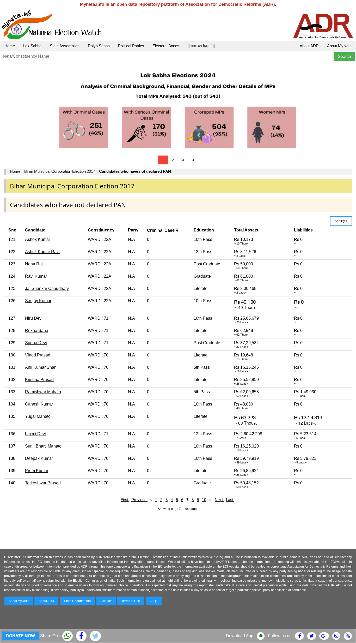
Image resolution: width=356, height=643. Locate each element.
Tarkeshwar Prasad (43, 483)
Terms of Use (130, 601)
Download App (239, 636)
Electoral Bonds (165, 46)
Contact (106, 601)
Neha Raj (34, 264)
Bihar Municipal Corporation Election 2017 (59, 171)
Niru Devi (33, 318)
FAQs (153, 601)
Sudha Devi (36, 343)
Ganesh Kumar (39, 404)
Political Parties (131, 46)
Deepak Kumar (39, 458)
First (125, 499)
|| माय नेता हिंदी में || (201, 46)
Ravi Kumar (36, 276)
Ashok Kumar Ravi (42, 251)
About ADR (309, 46)
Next (219, 499)
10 (204, 499)
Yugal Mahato (38, 416)
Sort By (340, 221)
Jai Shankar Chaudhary (47, 288)
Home (9, 46)
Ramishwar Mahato (43, 392)
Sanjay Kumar (38, 301)
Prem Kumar (36, 470)
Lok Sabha (32, 46)
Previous (139, 499)
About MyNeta (339, 46)
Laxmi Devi (35, 434)
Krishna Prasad (39, 379)
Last (230, 499)
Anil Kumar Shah (41, 367)
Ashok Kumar (37, 239)
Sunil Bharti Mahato (43, 446)
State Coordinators (77, 601)
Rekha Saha (36, 330)
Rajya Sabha (99, 46)
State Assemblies (64, 46)
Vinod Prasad (37, 355)
